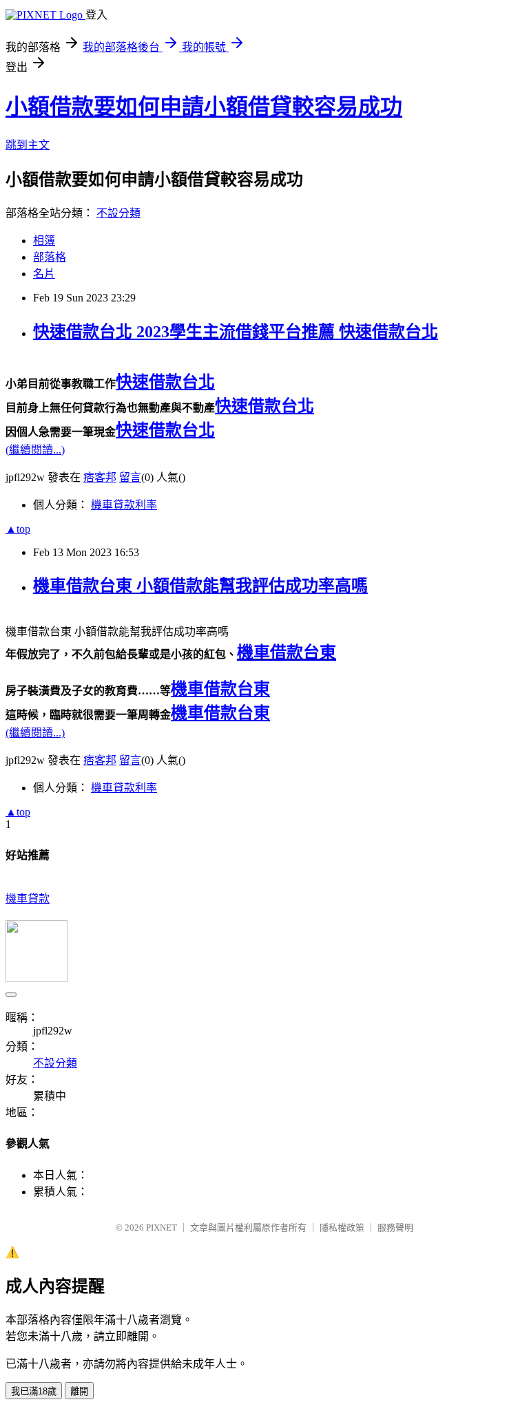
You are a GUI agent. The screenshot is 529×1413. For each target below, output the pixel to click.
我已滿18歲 (33, 1391)
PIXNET (161, 1227)
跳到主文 (28, 145)
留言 (130, 477)
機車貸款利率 (124, 505)
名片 (44, 273)
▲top (18, 529)
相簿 (44, 240)
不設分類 (118, 213)
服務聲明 (395, 1227)
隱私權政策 (342, 1227)
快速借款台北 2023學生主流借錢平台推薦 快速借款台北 (235, 332)
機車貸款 (28, 898)
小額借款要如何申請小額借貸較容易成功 (204, 106)
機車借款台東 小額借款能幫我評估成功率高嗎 (200, 586)
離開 (79, 1391)
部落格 (49, 257)
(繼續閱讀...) (35, 450)
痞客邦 (99, 477)
